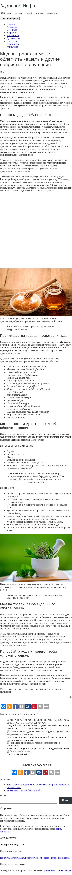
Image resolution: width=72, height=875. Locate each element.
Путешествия (13, 38)
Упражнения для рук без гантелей (23, 790)
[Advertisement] (36, 231)
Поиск (3, 795)
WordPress (50, 870)
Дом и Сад (12, 29)
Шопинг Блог (13, 44)
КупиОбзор (12, 46)
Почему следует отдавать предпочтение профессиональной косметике (35, 857)
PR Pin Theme (64, 870)
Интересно (12, 41)
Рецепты (11, 24)
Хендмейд (12, 27)
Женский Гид (13, 35)
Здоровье (11, 32)
